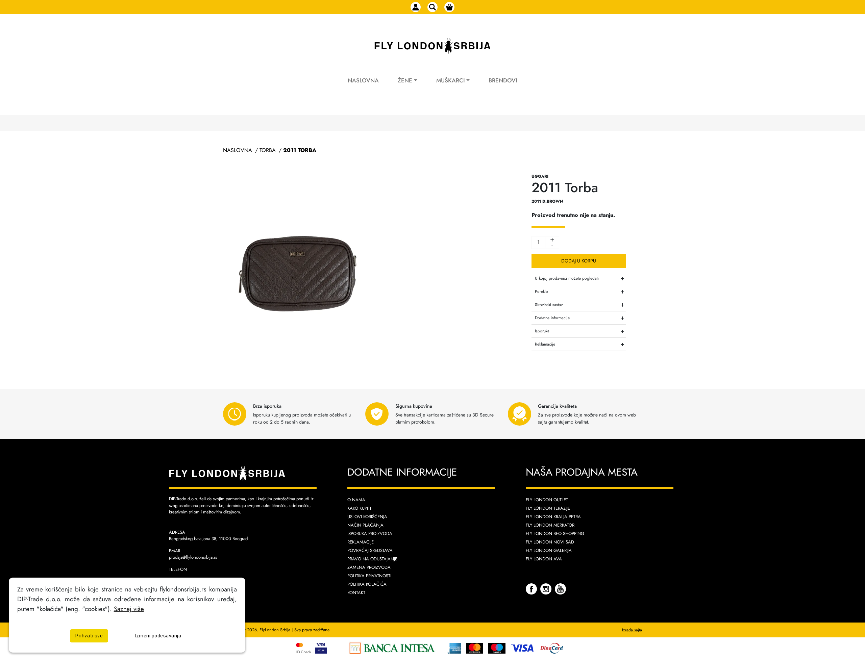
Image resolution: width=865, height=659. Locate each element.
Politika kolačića (367, 584)
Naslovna (363, 80)
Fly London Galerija (549, 550)
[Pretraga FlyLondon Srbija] (432, 7)
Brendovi (503, 80)
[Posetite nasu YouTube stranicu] (560, 588)
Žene (405, 80)
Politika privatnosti (369, 576)
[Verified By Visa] (326, 647)
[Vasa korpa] (449, 7)
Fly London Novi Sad (550, 542)
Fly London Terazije (548, 508)
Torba (268, 150)
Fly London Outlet (547, 500)
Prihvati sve (89, 635)
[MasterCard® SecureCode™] (304, 647)
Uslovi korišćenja (367, 516)
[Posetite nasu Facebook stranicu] (532, 588)
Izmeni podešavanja (158, 635)
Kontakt (356, 592)
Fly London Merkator (550, 525)
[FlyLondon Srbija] (432, 46)
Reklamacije (360, 542)
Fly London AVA (544, 559)
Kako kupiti (359, 508)
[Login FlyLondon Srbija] (416, 7)
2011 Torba (299, 150)
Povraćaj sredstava (370, 550)
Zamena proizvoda (369, 567)
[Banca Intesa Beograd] (392, 647)
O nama (356, 500)
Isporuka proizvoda (369, 533)
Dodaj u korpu (578, 260)
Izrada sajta (632, 630)
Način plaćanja (365, 525)
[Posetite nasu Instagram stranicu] (546, 588)
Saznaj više (129, 608)
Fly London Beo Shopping (555, 533)
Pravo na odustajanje (372, 559)
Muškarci (450, 80)
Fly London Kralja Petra (553, 516)
